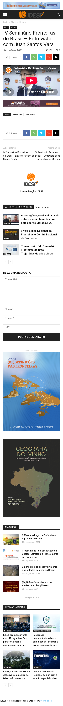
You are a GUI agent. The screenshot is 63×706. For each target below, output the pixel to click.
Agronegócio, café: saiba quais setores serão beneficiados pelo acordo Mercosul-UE (40, 219)
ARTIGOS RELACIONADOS (18, 207)
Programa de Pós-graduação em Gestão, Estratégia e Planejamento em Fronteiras (40, 553)
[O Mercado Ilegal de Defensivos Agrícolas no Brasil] (11, 539)
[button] (58, 14)
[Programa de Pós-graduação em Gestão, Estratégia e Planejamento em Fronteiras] (11, 554)
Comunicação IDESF (31, 191)
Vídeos (22, 22)
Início (5, 22)
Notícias (7, 631)
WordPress (46, 700)
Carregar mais (30, 597)
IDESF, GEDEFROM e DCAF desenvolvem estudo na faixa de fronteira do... (16, 675)
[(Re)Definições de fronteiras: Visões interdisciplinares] (11, 586)
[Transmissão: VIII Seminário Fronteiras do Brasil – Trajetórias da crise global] (11, 249)
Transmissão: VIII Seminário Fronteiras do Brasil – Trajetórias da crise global (38, 250)
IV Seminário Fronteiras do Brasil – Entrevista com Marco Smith (17, 156)
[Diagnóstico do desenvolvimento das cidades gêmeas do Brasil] (11, 570)
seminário (30, 114)
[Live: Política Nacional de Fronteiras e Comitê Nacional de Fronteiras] (11, 234)
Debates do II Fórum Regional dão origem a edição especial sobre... (45, 675)
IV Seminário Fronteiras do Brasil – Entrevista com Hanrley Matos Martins (46, 156)
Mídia (13, 22)
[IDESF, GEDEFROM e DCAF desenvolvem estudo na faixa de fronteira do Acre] (16, 659)
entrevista (17, 114)
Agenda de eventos (42, 631)
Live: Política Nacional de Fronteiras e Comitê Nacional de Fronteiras (39, 234)
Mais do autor (42, 207)
